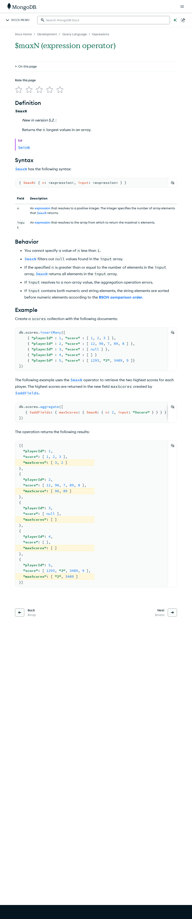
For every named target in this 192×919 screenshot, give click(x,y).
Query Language (74, 34)
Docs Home (23, 34)
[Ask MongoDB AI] (175, 20)
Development (47, 34)
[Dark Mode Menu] (183, 20)
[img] (18, 89)
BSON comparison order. (121, 297)
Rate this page (25, 80)
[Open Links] (182, 6)
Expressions (100, 34)
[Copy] (172, 182)
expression (42, 208)
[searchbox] (103, 20)
